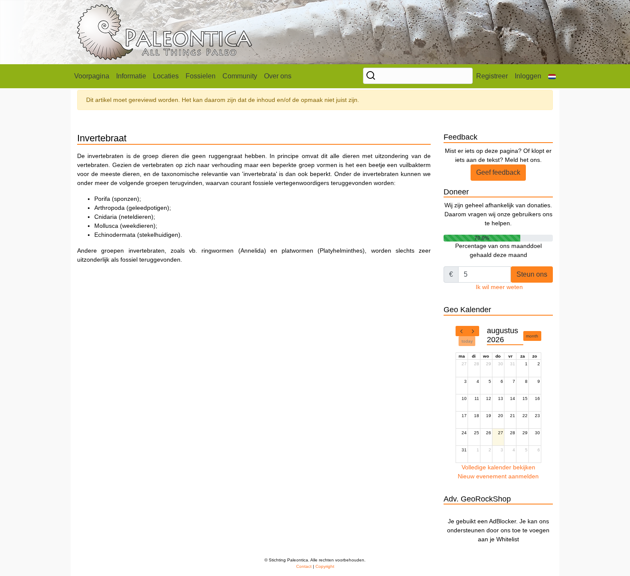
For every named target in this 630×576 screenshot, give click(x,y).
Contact (304, 566)
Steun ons (531, 274)
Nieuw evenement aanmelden (498, 476)
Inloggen (528, 76)
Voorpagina (91, 76)
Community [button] (239, 76)
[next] (473, 331)
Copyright (324, 566)
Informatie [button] (131, 76)
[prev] (462, 331)
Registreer (492, 76)
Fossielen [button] (201, 76)
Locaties (166, 76)
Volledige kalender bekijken (498, 467)
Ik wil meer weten (499, 287)
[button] (552, 76)
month (532, 336)
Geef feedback (498, 172)
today (467, 341)
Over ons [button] (277, 76)
